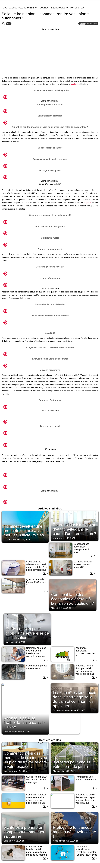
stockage (75, 84)
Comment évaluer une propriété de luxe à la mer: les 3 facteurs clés (24, 530)
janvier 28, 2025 (19, 771)
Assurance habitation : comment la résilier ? (85, 652)
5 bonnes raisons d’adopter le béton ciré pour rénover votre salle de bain (85, 669)
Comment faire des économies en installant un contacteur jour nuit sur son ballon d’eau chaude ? (36, 655)
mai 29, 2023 (72, 841)
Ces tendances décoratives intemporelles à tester (81, 548)
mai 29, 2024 (69, 771)
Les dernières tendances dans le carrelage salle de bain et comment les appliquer (74, 699)
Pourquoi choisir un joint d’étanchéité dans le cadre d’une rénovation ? (74, 529)
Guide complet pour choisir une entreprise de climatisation (27, 633)
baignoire (87, 202)
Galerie (50, 96)
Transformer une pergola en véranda (86, 778)
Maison (12, 8)
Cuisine (7, 731)
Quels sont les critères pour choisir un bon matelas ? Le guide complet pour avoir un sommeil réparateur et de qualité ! (36, 569)
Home (4, 8)
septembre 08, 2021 (21, 731)
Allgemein (57, 771)
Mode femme (59, 841)
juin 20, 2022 (65, 608)
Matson (82, 24)
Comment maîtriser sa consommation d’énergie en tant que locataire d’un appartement (36, 800)
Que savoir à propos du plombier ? (36, 667)
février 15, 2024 (68, 538)
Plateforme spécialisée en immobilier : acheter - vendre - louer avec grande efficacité (86, 852)
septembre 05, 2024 (20, 539)
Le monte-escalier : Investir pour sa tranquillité (83, 564)
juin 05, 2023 (18, 841)
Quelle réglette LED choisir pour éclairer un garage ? (36, 780)
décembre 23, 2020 (76, 710)
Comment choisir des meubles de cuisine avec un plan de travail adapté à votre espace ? (25, 760)
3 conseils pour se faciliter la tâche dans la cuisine (24, 722)
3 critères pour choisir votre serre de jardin (71, 764)
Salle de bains (59, 710)
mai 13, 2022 (19, 642)
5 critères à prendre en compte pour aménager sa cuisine (24, 831)
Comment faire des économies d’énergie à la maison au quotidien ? (72, 599)
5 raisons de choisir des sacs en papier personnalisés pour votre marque (86, 798)
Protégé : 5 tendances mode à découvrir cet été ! (74, 831)
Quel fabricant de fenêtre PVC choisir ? (36, 582)
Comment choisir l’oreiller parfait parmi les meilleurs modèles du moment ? (36, 852)
